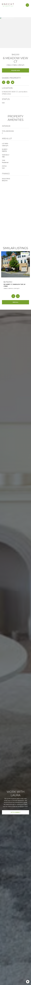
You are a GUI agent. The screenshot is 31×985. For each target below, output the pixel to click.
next (18, 296)
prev (13, 296)
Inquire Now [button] (15, 70)
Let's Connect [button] (15, 812)
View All (15, 302)
